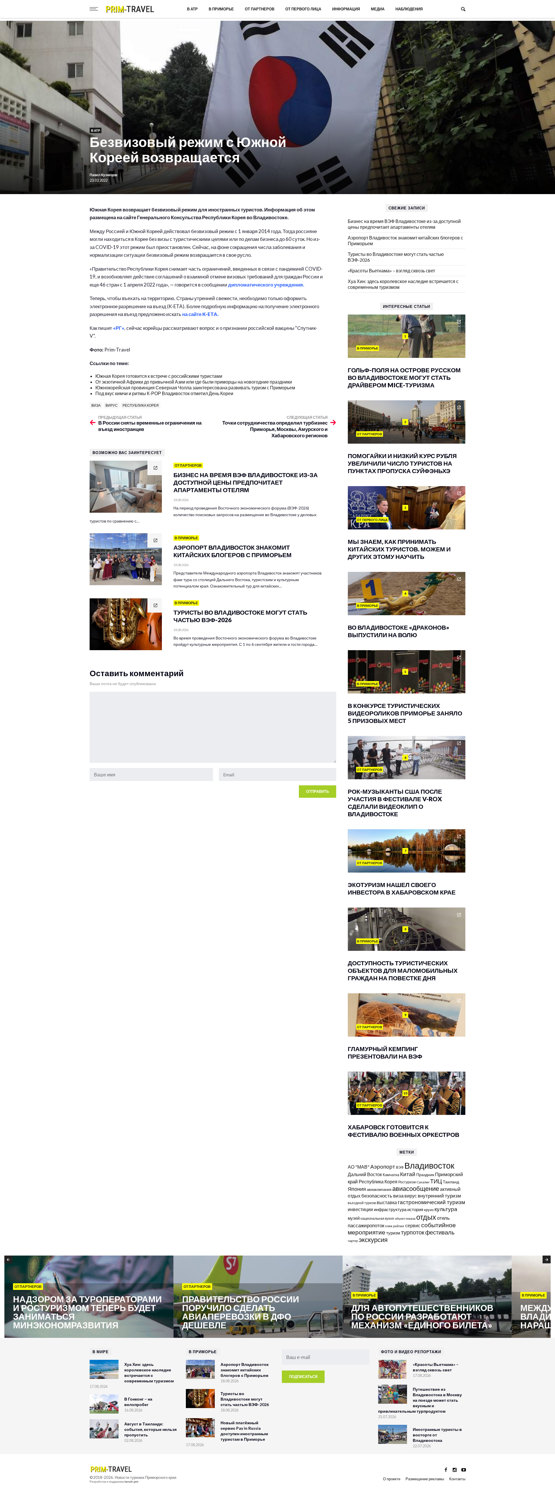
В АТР (192, 9)
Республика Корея (141, 405)
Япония (357, 1189)
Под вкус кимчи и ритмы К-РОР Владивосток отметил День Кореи (164, 393)
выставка (387, 1202)
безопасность (376, 1196)
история (415, 1209)
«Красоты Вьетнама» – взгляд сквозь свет (391, 270)
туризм (393, 1232)
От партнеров (259, 9)
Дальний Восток (365, 1174)
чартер (353, 1241)
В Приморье (221, 9)
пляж (388, 1226)
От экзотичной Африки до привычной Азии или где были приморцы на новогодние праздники (193, 381)
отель (443, 1218)
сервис (412, 1225)
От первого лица (303, 9)
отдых (426, 1217)
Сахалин (423, 1182)
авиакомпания (379, 1189)
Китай (407, 1174)
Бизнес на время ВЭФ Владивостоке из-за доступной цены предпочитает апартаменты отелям (404, 224)
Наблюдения (409, 9)
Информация (346, 9)
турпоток (412, 1232)
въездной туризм (362, 1203)
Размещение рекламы (425, 1479)
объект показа (405, 1218)
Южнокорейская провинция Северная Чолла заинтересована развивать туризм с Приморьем (195, 387)
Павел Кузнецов (104, 175)
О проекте (391, 1479)
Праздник (425, 1174)
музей (354, 1218)
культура (445, 1209)
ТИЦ (436, 1181)
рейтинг (398, 1226)
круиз (429, 1209)
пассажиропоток (366, 1225)
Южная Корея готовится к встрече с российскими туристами (158, 376)
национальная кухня (377, 1218)
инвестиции (360, 1209)
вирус (112, 405)
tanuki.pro (131, 1481)
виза (96, 405)
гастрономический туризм (431, 1202)
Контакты (457, 1479)
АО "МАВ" (358, 1166)
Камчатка (391, 1175)
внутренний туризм (439, 1196)
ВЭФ (400, 1167)
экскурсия (373, 1239)
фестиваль (439, 1232)
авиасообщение (415, 1188)
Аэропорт (382, 1166)
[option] (88, 1297)
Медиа (377, 9)
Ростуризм (407, 1182)
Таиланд (451, 1181)
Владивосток (429, 1165)
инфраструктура (390, 1209)
